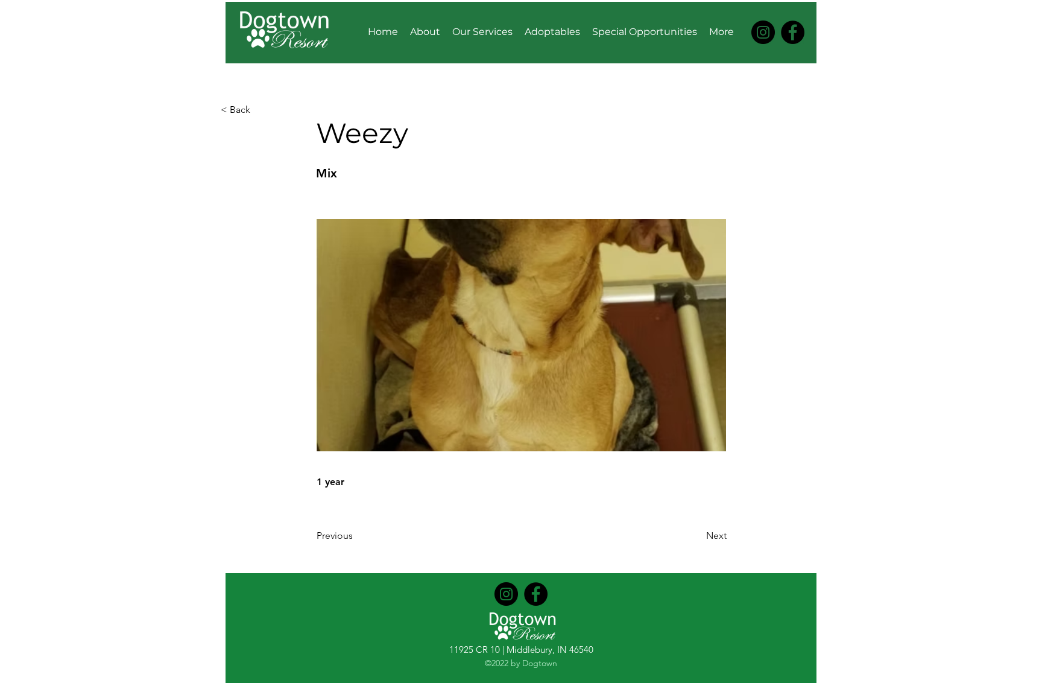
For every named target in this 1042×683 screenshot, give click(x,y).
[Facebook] (792, 32)
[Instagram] (763, 32)
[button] (260, 110)
